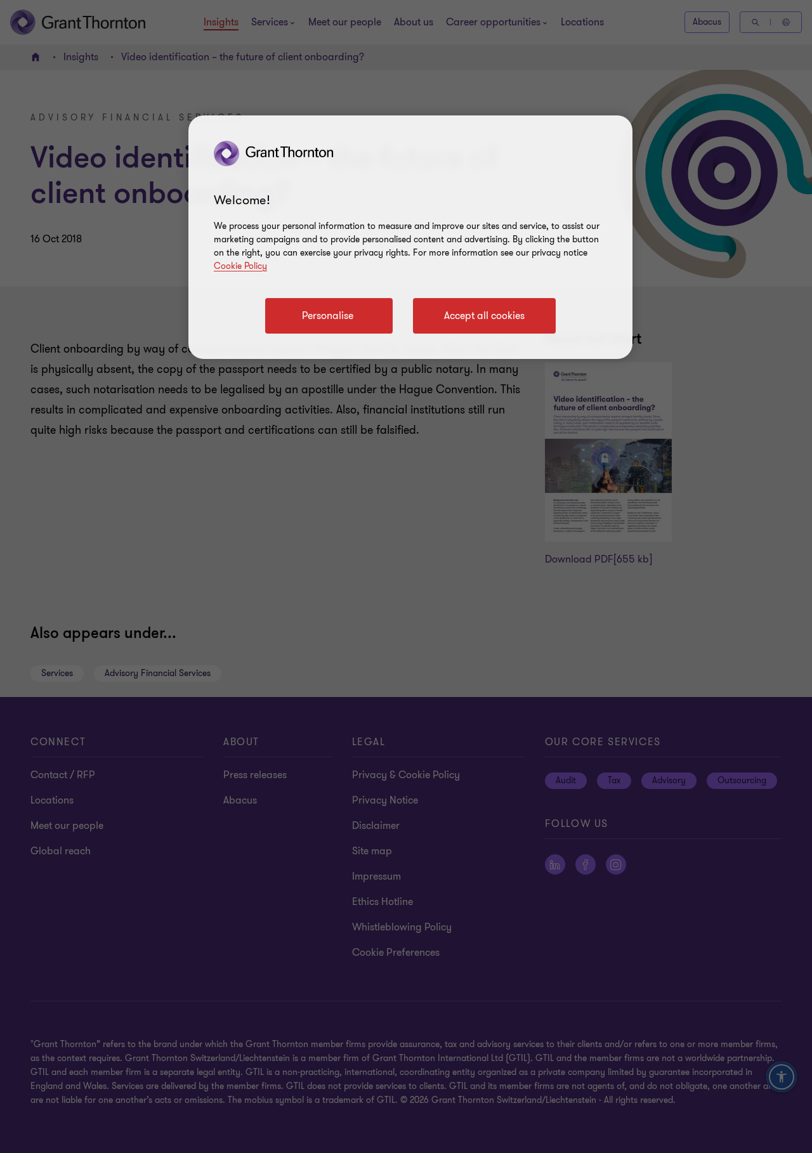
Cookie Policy (240, 266)
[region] (410, 237)
